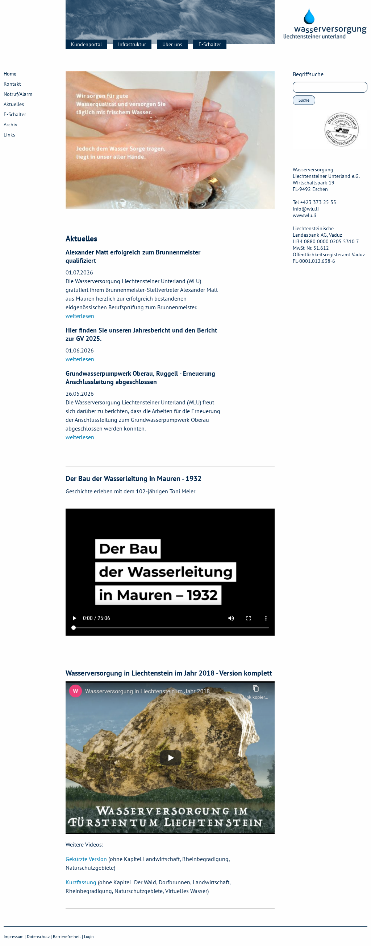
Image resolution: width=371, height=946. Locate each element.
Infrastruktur (132, 44)
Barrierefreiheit (67, 936)
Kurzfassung (81, 882)
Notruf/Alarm (18, 94)
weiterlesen (80, 315)
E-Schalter (210, 44)
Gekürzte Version (86, 859)
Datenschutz (38, 936)
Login (89, 936)
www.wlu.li (304, 215)
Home (10, 73)
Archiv (10, 124)
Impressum (14, 936)
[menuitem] (89, 44)
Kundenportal (86, 44)
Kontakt (12, 83)
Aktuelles (14, 104)
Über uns (172, 44)
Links (9, 134)
